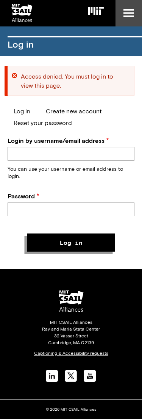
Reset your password (43, 122)
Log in (22, 111)
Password (21, 196)
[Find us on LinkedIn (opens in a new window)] (52, 379)
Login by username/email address (56, 140)
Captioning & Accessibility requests (71, 353)
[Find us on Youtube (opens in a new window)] (90, 379)
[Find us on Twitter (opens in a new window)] (71, 379)
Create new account (73, 111)
